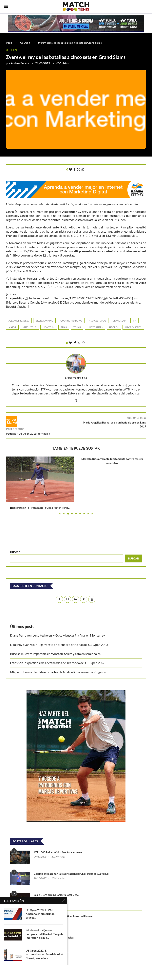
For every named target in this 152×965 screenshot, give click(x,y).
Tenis (64, 327)
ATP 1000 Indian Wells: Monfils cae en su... (59, 852)
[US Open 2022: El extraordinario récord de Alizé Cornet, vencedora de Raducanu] (13, 955)
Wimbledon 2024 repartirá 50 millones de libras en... (64, 916)
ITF (134, 320)
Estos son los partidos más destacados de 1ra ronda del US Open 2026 (57, 663)
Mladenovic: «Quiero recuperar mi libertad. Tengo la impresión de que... (44, 934)
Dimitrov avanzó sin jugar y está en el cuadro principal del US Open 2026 (59, 644)
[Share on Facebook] (74, 169)
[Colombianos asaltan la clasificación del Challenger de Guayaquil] (20, 878)
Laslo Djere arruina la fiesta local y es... (56, 894)
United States (95, 327)
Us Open (25, 42)
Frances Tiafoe (97, 320)
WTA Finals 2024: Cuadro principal (54, 937)
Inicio (9, 42)
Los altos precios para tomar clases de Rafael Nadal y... (112, 507)
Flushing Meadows (71, 320)
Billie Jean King (44, 320)
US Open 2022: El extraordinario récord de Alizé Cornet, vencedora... (44, 954)
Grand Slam (119, 320)
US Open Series (133, 327)
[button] (11, 485)
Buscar (15, 552)
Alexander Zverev (19, 320)
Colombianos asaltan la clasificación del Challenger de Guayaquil (71, 873)
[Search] (146, 7)
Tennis (77, 327)
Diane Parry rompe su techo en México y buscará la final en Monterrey (57, 635)
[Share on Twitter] (78, 169)
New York (48, 327)
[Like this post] (70, 169)
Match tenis (29, 327)
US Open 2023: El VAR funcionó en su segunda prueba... (40, 913)
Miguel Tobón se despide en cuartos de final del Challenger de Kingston (58, 672)
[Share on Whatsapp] (83, 169)
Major (12, 327)
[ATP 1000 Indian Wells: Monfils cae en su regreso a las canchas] (20, 857)
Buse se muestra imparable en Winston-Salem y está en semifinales (55, 654)
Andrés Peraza (20, 63)
